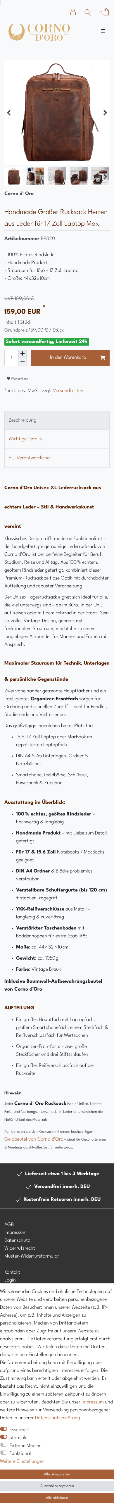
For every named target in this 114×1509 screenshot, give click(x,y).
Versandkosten (67, 390)
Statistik (17, 1437)
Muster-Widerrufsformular (31, 1256)
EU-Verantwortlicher (30, 458)
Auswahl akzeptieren (57, 1486)
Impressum (15, 1232)
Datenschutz (17, 1240)
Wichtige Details (25, 439)
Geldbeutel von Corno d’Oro (33, 1139)
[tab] (57, 420)
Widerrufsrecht (19, 1248)
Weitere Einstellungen (22, 1461)
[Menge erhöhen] (22, 354)
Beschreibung (22, 420)
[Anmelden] (76, 12)
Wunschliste (19, 379)
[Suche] (87, 12)
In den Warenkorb (68, 357)
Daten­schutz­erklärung (57, 1417)
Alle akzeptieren (57, 1474)
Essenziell (19, 1429)
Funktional (20, 1453)
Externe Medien (25, 1445)
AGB (9, 1224)
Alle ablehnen (57, 1498)
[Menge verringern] (22, 362)
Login (10, 1280)
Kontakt (12, 1272)
